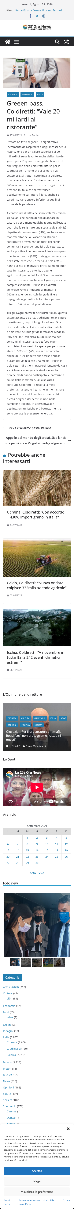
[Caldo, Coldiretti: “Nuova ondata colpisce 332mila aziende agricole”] (37, 541)
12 (66, 844)
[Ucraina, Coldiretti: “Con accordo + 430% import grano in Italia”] (37, 473)
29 (27, 863)
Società (38, 725)
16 (37, 850)
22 (27, 856)
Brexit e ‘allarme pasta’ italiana (29, 428)
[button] (68, 1129)
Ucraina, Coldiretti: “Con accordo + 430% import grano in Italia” (35, 515)
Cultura (25, 718)
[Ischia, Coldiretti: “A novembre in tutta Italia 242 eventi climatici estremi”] (37, 612)
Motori (7, 1068)
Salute (7, 1093)
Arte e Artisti (11, 987)
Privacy (66, 1200)
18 (56, 850)
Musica (7, 1075)
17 (46, 850)
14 (17, 850)
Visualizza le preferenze (37, 1192)
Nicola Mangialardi (36, 746)
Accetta (37, 1171)
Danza (11, 1117)
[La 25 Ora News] (7, 41)
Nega (37, 1181)
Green (7, 1024)
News (63, 718)
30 (37, 863)
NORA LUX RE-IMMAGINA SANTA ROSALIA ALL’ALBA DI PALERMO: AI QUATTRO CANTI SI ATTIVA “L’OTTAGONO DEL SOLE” (41, 10)
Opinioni (12, 725)
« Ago (32, 872)
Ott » (42, 872)
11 (56, 844)
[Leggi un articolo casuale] (66, 41)
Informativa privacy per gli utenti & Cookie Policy (35, 1202)
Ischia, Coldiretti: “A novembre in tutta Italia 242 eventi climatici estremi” (35, 657)
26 (66, 856)
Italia (40, 94)
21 (17, 856)
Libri (10, 998)
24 (46, 856)
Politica (25, 725)
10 (46, 844)
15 (27, 850)
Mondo (7, 1062)
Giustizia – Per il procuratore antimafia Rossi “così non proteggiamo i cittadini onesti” (33, 736)
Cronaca (12, 94)
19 (66, 850)
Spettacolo (9, 1106)
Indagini (8, 1031)
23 (37, 856)
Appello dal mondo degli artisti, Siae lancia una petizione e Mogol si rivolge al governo (35, 440)
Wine (10, 1017)
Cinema (12, 1111)
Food (6, 1012)
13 (7, 850)
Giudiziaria (39, 718)
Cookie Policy (7, 1202)
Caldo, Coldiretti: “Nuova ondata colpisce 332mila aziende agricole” (36, 585)
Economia (27, 94)
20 (7, 856)
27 (7, 863)
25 (56, 856)
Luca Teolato (33, 135)
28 (17, 863)
